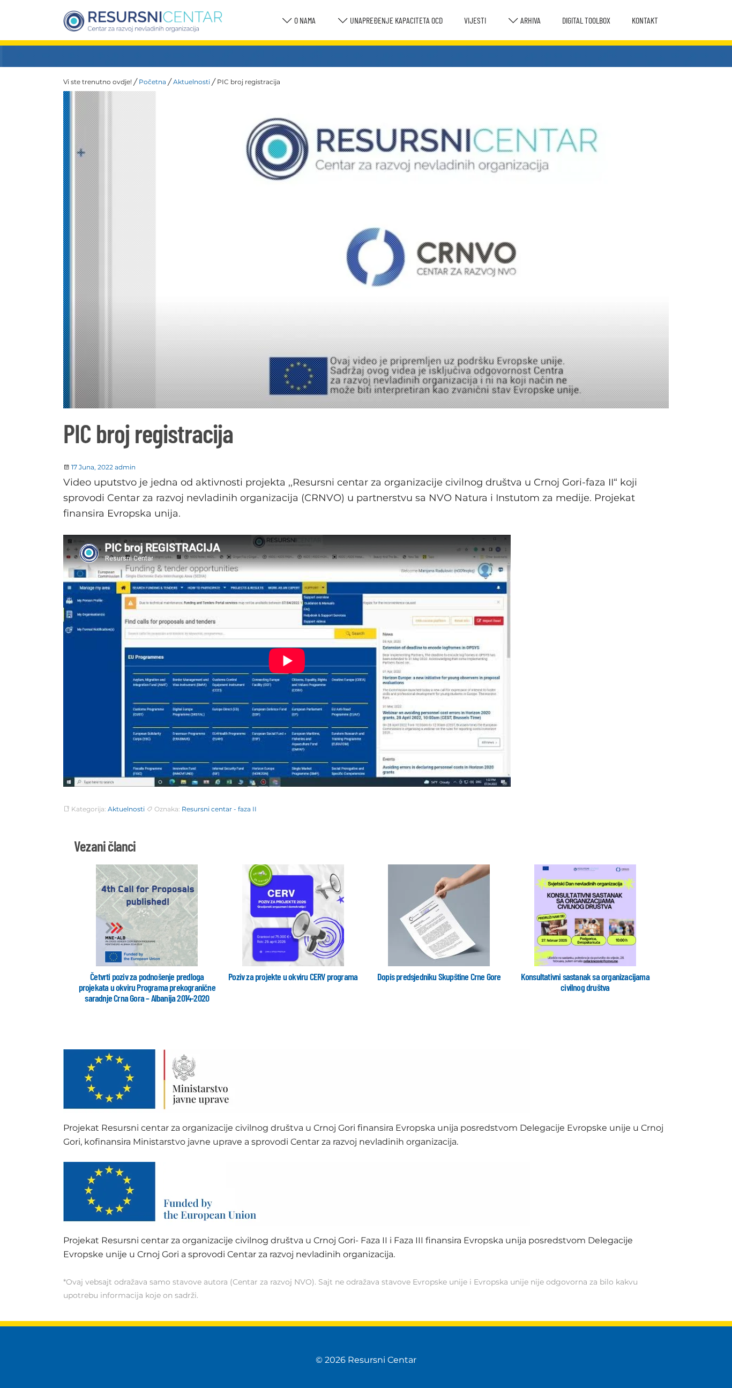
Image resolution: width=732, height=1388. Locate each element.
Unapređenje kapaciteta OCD (395, 20)
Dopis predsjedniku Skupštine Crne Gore (439, 976)
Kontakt (645, 20)
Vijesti (475, 20)
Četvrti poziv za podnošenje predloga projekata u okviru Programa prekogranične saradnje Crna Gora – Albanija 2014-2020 (147, 987)
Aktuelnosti (191, 82)
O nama (304, 20)
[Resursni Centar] (142, 21)
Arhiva (530, 20)
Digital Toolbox (586, 20)
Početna (152, 82)
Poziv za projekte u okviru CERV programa (292, 976)
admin (125, 467)
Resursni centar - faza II (219, 809)
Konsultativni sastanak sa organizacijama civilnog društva (585, 982)
